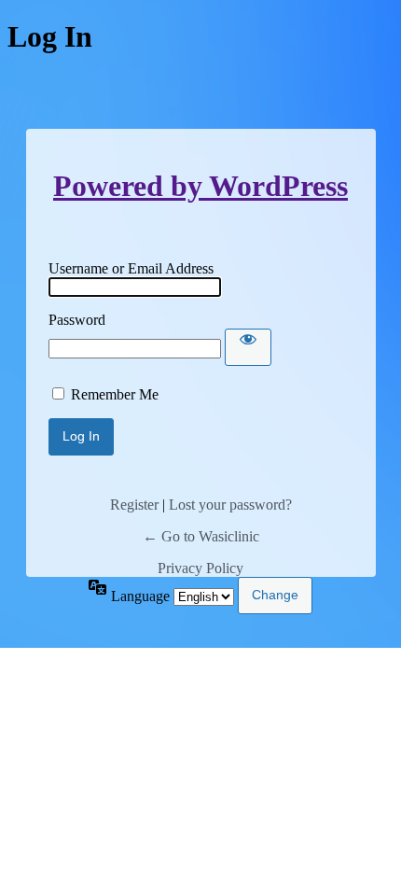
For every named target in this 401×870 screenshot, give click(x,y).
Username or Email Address (131, 268)
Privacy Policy (200, 568)
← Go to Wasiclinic (201, 536)
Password (76, 320)
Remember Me (115, 394)
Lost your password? (230, 504)
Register (134, 504)
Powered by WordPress (200, 186)
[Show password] (248, 347)
